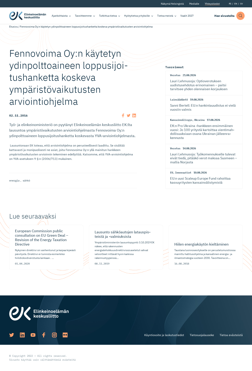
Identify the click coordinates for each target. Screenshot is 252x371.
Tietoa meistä (165, 15)
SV (241, 3)
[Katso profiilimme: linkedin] (22, 335)
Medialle (194, 3)
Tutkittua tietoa (108, 15)
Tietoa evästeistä (231, 335)
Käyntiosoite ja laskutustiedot (164, 335)
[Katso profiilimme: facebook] (43, 335)
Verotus (175, 75)
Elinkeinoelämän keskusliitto (27, 15)
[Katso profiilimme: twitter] (11, 335)
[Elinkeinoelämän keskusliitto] (39, 313)
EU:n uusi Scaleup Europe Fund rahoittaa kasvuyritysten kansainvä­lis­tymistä (200, 180)
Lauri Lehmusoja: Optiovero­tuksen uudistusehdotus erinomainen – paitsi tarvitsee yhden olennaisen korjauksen (198, 85)
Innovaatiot (183, 172)
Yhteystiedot (212, 3)
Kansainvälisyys (181, 120)
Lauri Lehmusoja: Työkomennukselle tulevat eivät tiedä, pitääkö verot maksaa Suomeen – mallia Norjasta (203, 158)
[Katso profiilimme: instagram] (54, 335)
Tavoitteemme (83, 15)
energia (14, 180)
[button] (240, 16)
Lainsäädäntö (179, 99)
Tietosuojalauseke (202, 335)
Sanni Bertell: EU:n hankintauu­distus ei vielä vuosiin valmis (203, 107)
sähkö (26, 180)
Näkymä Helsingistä (172, 3)
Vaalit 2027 (187, 15)
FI (230, 3)
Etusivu (13, 26)
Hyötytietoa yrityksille (137, 15)
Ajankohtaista (60, 15)
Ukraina (199, 120)
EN (235, 3)
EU (171, 172)
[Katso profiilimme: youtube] (33, 335)
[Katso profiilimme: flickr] (65, 335)
